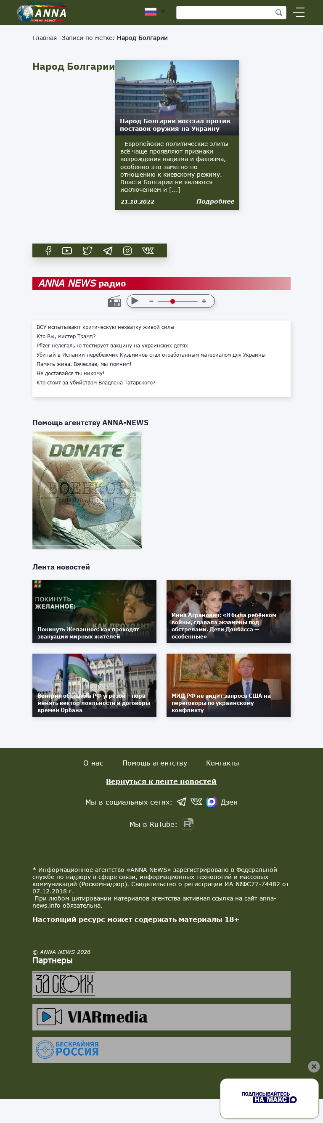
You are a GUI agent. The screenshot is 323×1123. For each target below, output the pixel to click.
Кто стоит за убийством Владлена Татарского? (96, 382)
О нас (93, 763)
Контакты (222, 763)
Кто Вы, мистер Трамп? (66, 336)
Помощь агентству (154, 763)
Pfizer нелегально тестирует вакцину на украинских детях (112, 345)
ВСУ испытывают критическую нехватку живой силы (106, 327)
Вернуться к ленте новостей (161, 781)
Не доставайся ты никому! (71, 373)
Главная (44, 37)
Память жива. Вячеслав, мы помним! (84, 364)
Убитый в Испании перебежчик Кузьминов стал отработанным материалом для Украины (151, 355)
